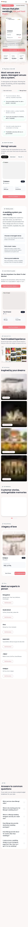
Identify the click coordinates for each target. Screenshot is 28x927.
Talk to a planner (13, 50)
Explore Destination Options (10, 286)
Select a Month (9, 710)
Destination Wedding (20, 5)
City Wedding (7, 5)
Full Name (6, 694)
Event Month (7, 707)
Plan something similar (19, 573)
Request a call (13, 774)
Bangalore (4, 156)
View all (20, 156)
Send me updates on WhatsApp (13, 725)
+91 (6, 703)
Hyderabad (12, 156)
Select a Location (9, 716)
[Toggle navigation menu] (26, 2)
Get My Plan (15, 729)
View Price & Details (13, 196)
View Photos (8, 573)
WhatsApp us (13, 770)
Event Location (7, 713)
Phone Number (7, 700)
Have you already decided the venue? (13, 720)
